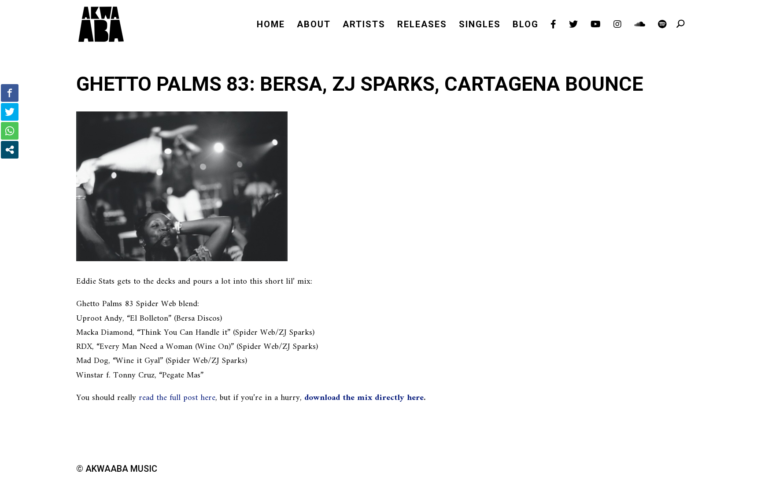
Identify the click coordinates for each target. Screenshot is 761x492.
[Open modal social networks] (9, 150)
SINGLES (480, 25)
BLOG (526, 25)
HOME (271, 25)
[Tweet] (9, 112)
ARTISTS (364, 25)
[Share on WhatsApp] (9, 131)
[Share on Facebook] (9, 93)
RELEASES (422, 25)
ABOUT (314, 25)
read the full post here (177, 398)
